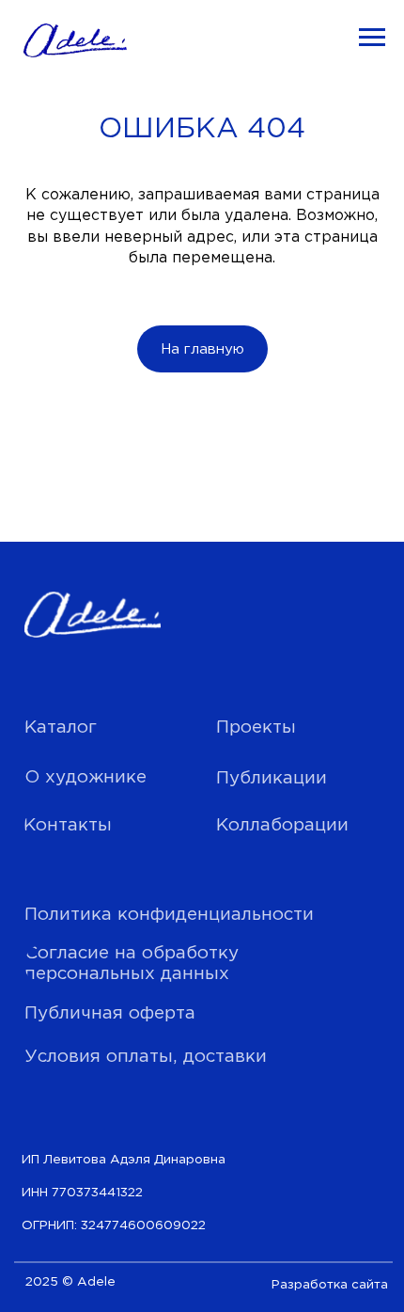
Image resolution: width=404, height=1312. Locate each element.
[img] (92, 615)
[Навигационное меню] (372, 37)
